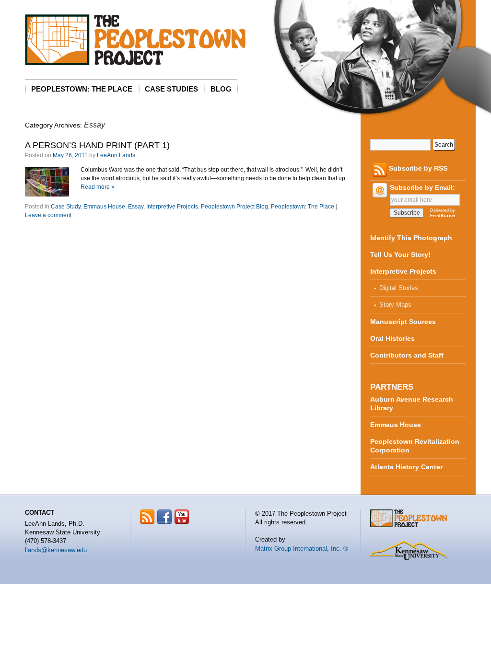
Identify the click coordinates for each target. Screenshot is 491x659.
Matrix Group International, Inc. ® (301, 548)
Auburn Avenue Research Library (411, 403)
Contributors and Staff (407, 355)
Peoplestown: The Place (81, 89)
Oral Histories (392, 338)
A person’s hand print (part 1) (97, 145)
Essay (135, 206)
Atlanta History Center (406, 467)
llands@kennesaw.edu (56, 550)
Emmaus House (104, 206)
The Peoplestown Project (135, 39)
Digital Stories (398, 287)
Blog (221, 89)
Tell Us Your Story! (400, 254)
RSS (147, 516)
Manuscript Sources (403, 321)
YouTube (182, 516)
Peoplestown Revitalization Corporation (414, 446)
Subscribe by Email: (422, 187)
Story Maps (395, 304)
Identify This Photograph (411, 238)
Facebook (164, 516)
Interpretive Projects (172, 206)
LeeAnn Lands (116, 155)
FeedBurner (443, 215)
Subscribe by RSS (418, 168)
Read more (98, 187)
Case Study (66, 206)
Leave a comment (48, 215)
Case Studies (171, 89)
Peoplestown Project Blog (234, 206)
